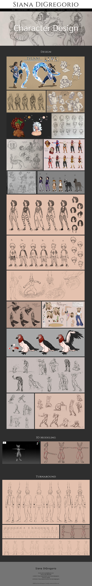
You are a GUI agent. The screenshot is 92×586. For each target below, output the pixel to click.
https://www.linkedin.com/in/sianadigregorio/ (48, 576)
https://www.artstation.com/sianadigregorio (48, 579)
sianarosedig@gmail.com (47, 573)
